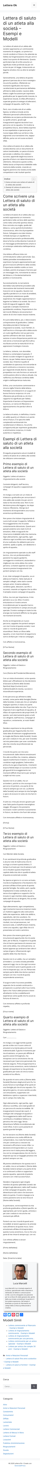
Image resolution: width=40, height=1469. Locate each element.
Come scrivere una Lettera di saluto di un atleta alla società (20, 183)
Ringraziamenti (9, 1447)
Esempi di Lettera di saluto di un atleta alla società (18, 188)
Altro (5, 1405)
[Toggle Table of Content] (32, 179)
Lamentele (7, 1422)
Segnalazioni (8, 1454)
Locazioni (7, 1440)
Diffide (6, 1419)
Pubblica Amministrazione (14, 1443)
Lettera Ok (10, 5)
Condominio (8, 1412)
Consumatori (8, 1415)
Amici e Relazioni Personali (17, 1355)
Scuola (6, 1450)
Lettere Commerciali (11, 1429)
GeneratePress (20, 1466)
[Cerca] (34, 1386)
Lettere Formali (9, 1436)
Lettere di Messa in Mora (13, 1433)
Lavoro (6, 1426)
